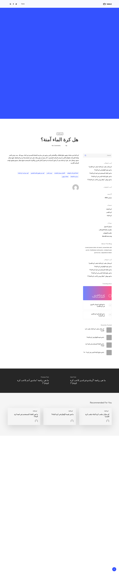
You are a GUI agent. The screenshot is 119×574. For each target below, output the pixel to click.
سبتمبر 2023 (108, 197)
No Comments (56, 145)
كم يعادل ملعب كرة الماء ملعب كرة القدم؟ (100, 166)
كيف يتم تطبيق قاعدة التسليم (37, 173)
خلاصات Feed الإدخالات (105, 230)
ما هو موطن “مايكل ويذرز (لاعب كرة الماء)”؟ (99, 179)
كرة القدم (109, 212)
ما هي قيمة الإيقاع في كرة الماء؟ (103, 170)
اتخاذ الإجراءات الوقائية (72, 173)
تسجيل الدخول (108, 226)
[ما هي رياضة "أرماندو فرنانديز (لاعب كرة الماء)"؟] (89, 381)
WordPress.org (107, 236)
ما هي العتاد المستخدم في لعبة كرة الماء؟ (100, 173)
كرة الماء (59, 134)
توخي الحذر (49, 173)
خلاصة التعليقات (107, 233)
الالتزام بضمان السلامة (59, 173)
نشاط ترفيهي (65, 176)
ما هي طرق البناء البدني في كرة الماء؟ (101, 176)
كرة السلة (109, 209)
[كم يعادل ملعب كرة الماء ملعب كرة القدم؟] (95, 416)
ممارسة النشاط (74, 176)
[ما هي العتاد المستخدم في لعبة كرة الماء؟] (24, 416)
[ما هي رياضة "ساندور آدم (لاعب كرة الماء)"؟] (30, 381)
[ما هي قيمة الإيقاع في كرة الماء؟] (59, 416)
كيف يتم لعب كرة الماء (23, 173)
